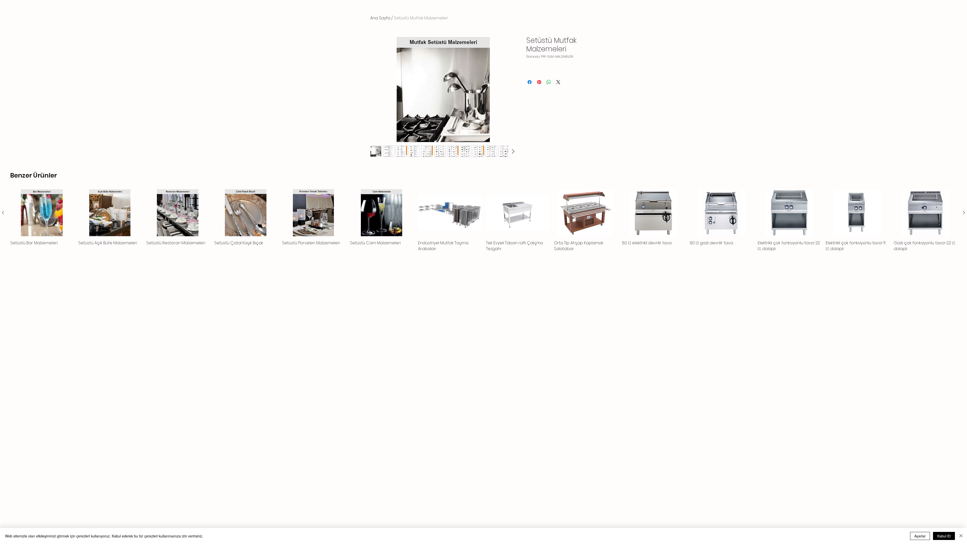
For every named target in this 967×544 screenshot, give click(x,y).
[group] (483, 220)
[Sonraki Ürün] (964, 213)
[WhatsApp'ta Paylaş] (549, 82)
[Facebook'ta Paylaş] (530, 82)
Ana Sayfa (380, 18)
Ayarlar (920, 535)
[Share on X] (558, 82)
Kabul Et (944, 535)
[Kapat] (961, 536)
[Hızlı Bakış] (41, 212)
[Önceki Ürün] (3, 213)
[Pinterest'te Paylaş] (539, 82)
